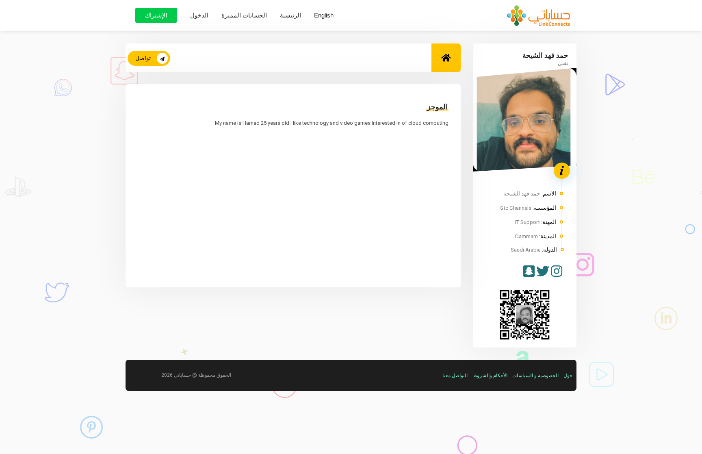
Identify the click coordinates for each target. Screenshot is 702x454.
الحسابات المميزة (244, 15)
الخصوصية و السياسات (535, 375)
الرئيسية (290, 15)
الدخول (199, 15)
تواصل (143, 58)
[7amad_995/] (556, 272)
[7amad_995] (542, 272)
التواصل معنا (455, 375)
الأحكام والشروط (489, 375)
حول (567, 375)
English (324, 15)
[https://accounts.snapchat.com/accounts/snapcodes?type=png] (529, 272)
